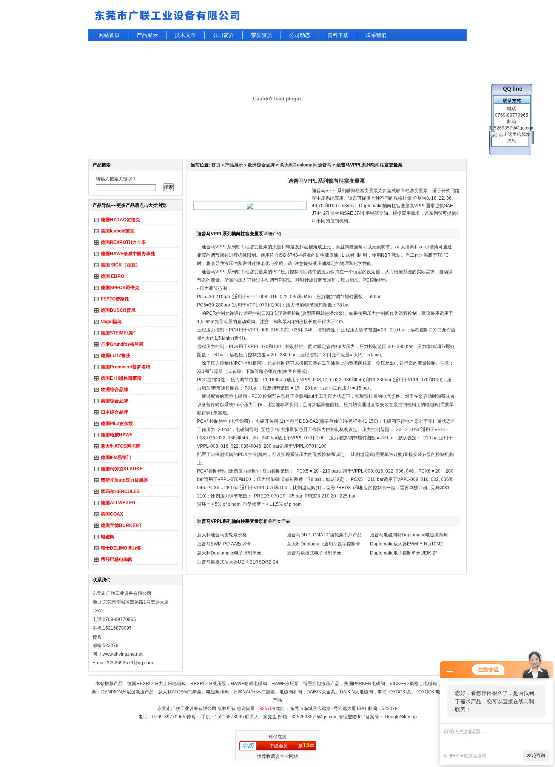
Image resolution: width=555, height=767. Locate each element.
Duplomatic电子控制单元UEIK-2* (403, 553)
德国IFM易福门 (116, 457)
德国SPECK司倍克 (120, 287)
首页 (215, 165)
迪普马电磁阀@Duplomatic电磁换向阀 (409, 535)
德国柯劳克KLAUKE (122, 468)
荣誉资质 (261, 35)
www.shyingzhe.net (122, 654)
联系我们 (376, 35)
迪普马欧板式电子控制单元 (314, 553)
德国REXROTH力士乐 (123, 242)
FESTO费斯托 (115, 299)
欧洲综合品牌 (114, 389)
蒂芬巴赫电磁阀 (117, 559)
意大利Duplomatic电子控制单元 (229, 553)
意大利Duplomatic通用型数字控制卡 (323, 544)
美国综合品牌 (114, 401)
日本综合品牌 (114, 412)
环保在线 (277, 736)
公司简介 (223, 35)
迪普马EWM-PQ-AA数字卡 (224, 544)
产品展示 (147, 35)
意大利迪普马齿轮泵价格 (222, 535)
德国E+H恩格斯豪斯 (121, 378)
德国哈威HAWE (117, 434)
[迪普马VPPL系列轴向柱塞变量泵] (250, 207)
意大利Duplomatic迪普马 (305, 165)
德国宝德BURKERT (121, 525)
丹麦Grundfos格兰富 (122, 344)
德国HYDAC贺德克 (120, 219)
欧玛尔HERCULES (120, 491)
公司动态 (299, 35)
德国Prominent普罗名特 (125, 367)
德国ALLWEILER (118, 502)
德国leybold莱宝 (117, 231)
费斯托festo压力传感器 (124, 480)
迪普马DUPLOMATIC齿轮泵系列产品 (324, 535)
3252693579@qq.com (314, 716)
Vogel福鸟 (111, 321)
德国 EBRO (112, 276)
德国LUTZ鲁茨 (115, 355)
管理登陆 (348, 716)
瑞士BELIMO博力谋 (121, 548)
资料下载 (337, 35)
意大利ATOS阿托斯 (120, 446)
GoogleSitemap (401, 716)
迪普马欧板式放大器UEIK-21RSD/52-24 (237, 562)
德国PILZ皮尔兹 (117, 423)
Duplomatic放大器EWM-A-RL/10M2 (406, 544)
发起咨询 (536, 755)
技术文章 (185, 35)
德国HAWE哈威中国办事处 (128, 253)
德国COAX (112, 514)
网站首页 (109, 35)
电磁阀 (107, 536)
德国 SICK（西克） (120, 265)
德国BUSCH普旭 (118, 310)
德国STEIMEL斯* (118, 333)
